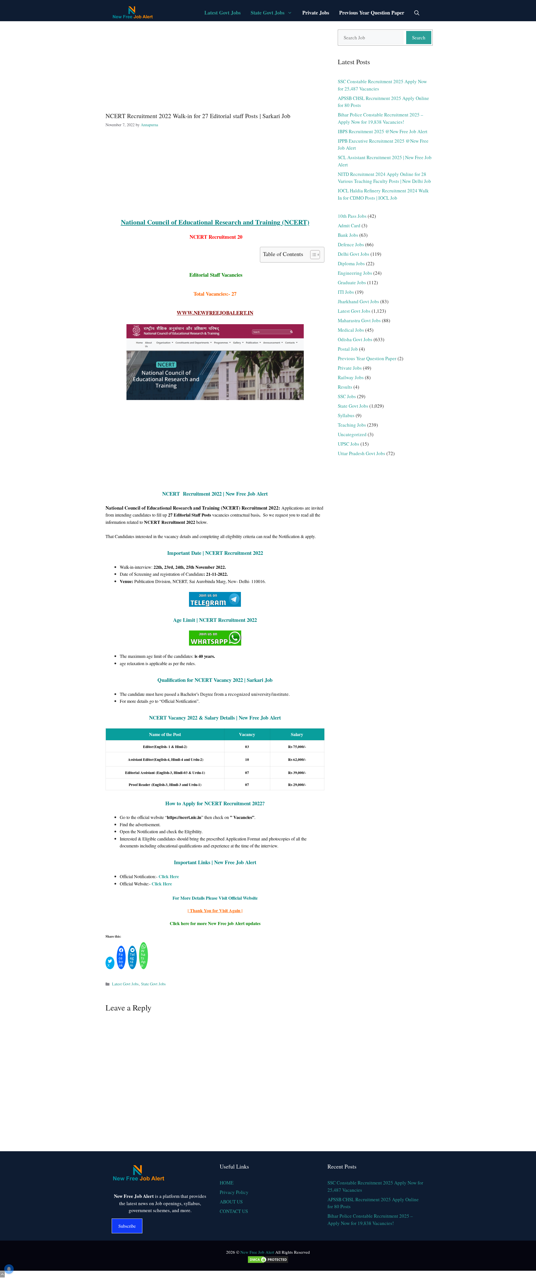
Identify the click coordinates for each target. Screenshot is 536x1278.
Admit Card (349, 225)
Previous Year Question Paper (371, 12)
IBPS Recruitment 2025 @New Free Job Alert (382, 131)
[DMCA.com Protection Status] (268, 1262)
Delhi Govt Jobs (353, 254)
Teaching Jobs (352, 425)
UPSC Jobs (348, 444)
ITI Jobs (346, 292)
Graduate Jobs (352, 282)
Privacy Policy (234, 1192)
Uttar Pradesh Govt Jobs (361, 453)
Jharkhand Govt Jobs (358, 301)
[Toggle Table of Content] (312, 254)
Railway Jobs (351, 377)
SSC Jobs (347, 396)
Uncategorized (352, 434)
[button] (416, 12)
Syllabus (346, 415)
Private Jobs (315, 12)
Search (418, 37)
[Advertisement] (214, 66)
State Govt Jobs (267, 12)
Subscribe (127, 1226)
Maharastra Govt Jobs (359, 320)
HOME (226, 1182)
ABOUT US (231, 1201)
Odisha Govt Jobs (355, 339)
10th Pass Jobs (352, 216)
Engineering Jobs (355, 273)
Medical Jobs (351, 330)
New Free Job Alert (257, 1252)
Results (345, 387)
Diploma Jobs (351, 263)
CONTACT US (234, 1211)
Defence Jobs (351, 244)
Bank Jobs (348, 235)
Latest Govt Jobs (222, 12)
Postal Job (348, 349)
